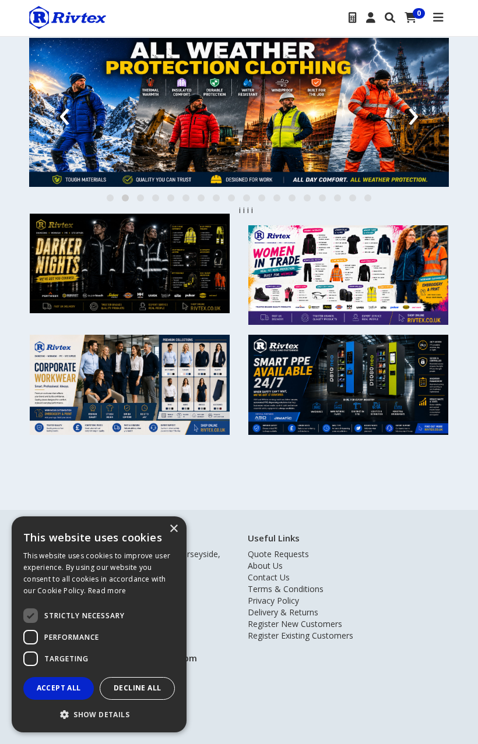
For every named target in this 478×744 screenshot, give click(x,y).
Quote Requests (278, 553)
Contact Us (269, 577)
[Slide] (239, 112)
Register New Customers (295, 623)
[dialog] (99, 624)
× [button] (173, 529)
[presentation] (64, 112)
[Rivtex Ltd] (67, 16)
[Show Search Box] (390, 18)
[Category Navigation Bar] (438, 18)
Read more (107, 591)
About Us (265, 565)
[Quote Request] (353, 18)
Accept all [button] (59, 688)
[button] (110, 198)
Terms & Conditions (286, 588)
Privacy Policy (273, 600)
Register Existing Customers (300, 635)
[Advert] (129, 263)
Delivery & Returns (283, 612)
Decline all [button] (137, 688)
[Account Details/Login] (370, 18)
